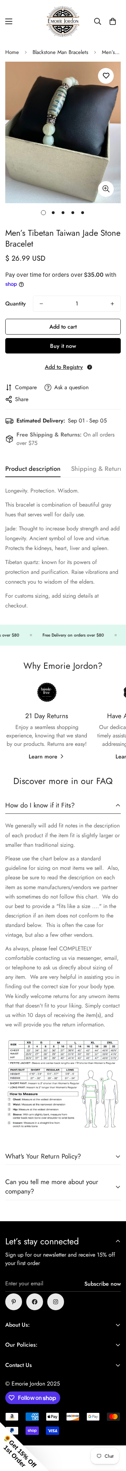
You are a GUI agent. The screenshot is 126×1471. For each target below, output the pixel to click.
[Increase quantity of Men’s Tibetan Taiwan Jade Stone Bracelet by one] (112, 303)
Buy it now (63, 346)
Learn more (43, 756)
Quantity (15, 304)
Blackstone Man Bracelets (60, 52)
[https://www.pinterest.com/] (13, 1301)
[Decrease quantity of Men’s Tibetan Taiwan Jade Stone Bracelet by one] (41, 303)
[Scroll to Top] (113, 1434)
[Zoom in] (106, 189)
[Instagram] (55, 1301)
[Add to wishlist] (106, 76)
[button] (113, 21)
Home (12, 52)
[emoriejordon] (63, 21)
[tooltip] (89, 367)
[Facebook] (34, 1301)
